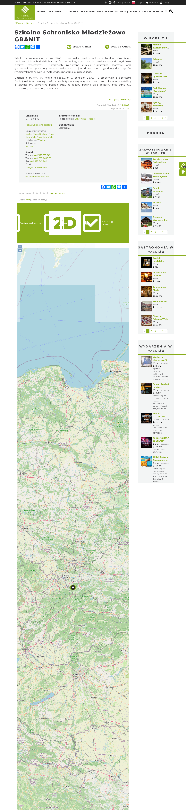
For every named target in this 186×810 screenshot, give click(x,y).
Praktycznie (105, 11)
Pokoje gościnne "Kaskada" (158, 191)
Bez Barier (88, 11)
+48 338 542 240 (38, 161)
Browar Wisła (160, 301)
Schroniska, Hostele (85, 119)
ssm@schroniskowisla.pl (37, 167)
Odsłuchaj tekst (82, 47)
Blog (133, 11)
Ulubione (153, 2)
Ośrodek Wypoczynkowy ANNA (161, 220)
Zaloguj (166, 2)
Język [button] (139, 2)
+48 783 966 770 (42, 158)
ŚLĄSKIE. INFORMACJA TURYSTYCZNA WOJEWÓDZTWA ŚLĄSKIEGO (45, 2)
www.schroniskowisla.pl (37, 176)
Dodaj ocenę (57, 193)
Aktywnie (55, 11)
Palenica (157, 59)
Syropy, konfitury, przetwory (158, 105)
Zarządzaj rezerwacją (120, 99)
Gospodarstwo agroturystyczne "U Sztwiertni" (162, 176)
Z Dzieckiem (70, 11)
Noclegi (29, 146)
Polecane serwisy (151, 11)
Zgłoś (125, 105)
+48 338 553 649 (42, 155)
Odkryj (41, 11)
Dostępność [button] (122, 2)
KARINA (157, 202)
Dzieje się (121, 11)
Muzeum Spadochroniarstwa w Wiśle (163, 76)
